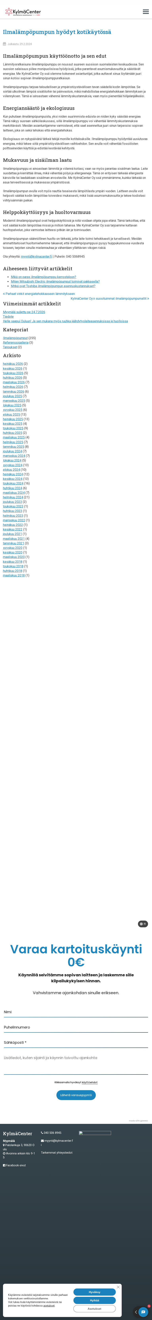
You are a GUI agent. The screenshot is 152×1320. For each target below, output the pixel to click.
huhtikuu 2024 (12, 488)
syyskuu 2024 (12, 465)
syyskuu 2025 (12, 410)
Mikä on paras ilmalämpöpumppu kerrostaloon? (43, 277)
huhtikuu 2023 (12, 511)
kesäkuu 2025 (12, 424)
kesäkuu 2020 (12, 552)
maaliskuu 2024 (14, 493)
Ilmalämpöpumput (15, 338)
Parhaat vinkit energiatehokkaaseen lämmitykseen (40, 294)
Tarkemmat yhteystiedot (56, 1152)
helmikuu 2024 (13, 497)
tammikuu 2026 (13, 391)
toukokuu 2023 (13, 506)
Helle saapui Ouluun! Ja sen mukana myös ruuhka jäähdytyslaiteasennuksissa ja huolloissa (65, 321)
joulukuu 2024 (12, 451)
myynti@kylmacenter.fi (36, 256)
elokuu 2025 (11, 414)
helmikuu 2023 (13, 516)
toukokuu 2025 (13, 428)
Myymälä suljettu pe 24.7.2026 (24, 312)
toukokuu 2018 (13, 566)
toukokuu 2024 (13, 483)
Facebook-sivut (16, 1165)
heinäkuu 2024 (13, 474)
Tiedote (8, 316)
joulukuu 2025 (12, 396)
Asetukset (94, 1308)
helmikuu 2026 (13, 387)
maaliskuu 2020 (14, 557)
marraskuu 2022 (14, 520)
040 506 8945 (52, 1133)
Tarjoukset (10, 347)
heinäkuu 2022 (13, 525)
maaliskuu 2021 (14, 539)
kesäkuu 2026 (12, 368)
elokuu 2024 (11, 470)
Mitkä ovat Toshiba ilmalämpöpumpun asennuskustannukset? (53, 286)
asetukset (49, 1305)
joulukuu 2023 (12, 502)
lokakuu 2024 (12, 460)
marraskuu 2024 (14, 456)
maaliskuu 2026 (14, 382)
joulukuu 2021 (12, 534)
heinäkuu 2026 (13, 364)
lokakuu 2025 (12, 405)
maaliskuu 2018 (14, 575)
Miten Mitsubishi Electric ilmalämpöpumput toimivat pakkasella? (55, 281)
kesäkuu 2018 (12, 562)
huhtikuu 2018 (12, 571)
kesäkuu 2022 (12, 529)
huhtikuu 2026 (12, 378)
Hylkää (94, 1300)
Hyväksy (94, 1292)
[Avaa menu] (146, 12)
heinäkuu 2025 (13, 419)
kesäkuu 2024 (12, 479)
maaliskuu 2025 (14, 437)
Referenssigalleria (15, 342)
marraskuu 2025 (14, 401)
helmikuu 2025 (13, 442)
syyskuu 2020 (12, 548)
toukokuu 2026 (13, 373)
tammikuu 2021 (13, 543)
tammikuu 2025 (13, 447)
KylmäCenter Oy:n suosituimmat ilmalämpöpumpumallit (109, 298)
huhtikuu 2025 (12, 433)
